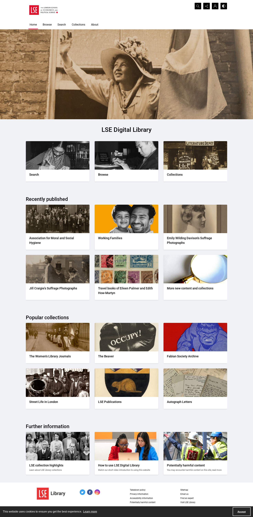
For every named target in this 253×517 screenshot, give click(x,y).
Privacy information (139, 494)
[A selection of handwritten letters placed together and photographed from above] (195, 382)
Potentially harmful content (142, 502)
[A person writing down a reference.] (57, 155)
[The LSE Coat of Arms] (126, 382)
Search (61, 24)
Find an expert (187, 498)
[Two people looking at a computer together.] (126, 446)
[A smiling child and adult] (126, 219)
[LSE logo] (43, 10)
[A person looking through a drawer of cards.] (126, 155)
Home (33, 24)
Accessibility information (141, 498)
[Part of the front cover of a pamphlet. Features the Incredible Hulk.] (195, 337)
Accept (242, 511)
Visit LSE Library (187, 502)
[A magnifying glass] (195, 269)
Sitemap (184, 490)
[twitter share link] (82, 492)
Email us (184, 494)
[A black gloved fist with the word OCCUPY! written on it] (126, 337)
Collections (78, 24)
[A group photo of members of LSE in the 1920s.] (57, 446)
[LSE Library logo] (51, 494)
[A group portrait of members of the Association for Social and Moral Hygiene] (57, 219)
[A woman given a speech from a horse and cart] (57, 269)
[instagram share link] (97, 492)
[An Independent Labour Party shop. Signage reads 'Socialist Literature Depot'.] (195, 155)
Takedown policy (137, 490)
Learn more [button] (90, 511)
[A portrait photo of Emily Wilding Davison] (195, 219)
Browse (47, 24)
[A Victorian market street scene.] (57, 382)
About (94, 24)
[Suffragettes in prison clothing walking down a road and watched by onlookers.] (57, 337)
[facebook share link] (90, 492)
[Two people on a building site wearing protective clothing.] (195, 446)
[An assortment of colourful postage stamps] (126, 269)
